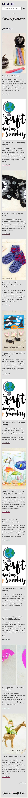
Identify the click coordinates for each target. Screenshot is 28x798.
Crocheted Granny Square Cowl (12, 214)
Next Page (22, 783)
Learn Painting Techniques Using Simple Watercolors (13, 492)
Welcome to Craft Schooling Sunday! (13, 590)
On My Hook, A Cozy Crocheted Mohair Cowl (11, 521)
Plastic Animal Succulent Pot (13, 757)
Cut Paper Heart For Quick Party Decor (12, 689)
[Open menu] (14, 14)
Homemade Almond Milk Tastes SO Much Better (12, 618)
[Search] (24, 8)
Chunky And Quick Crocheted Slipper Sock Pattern (11, 284)
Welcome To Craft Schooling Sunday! (13, 144)
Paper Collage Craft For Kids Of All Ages (13, 354)
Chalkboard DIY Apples (11, 76)
